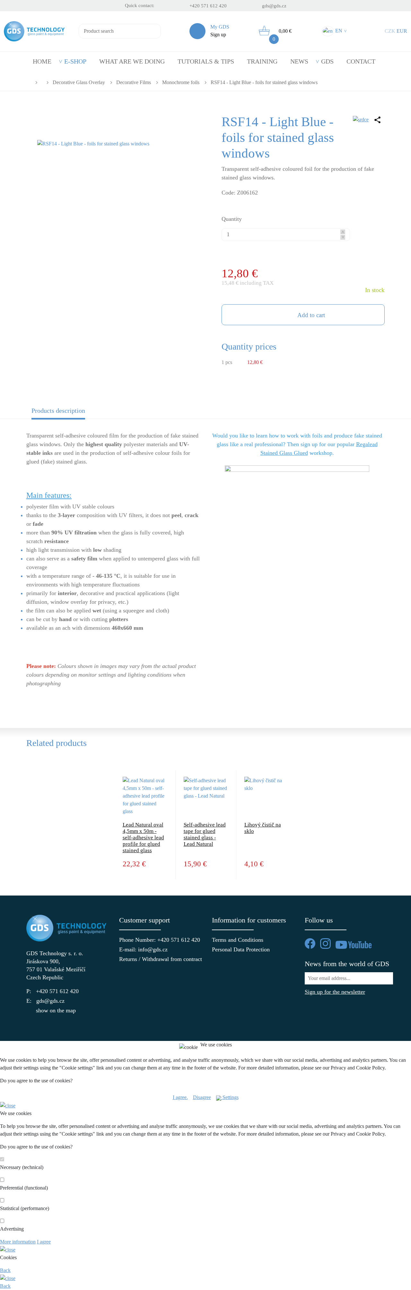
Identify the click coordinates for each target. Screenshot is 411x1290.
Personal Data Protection (241, 949)
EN (340, 30)
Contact (360, 61)
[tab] (71, 412)
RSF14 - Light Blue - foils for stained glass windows (264, 82)
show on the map (56, 1010)
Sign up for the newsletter (335, 992)
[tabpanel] (205, 563)
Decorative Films (133, 82)
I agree (44, 1241)
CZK (390, 31)
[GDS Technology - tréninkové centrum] (297, 509)
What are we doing (132, 61)
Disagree (202, 1097)
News (299, 61)
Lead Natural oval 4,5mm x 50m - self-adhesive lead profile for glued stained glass (143, 837)
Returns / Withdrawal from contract (159, 959)
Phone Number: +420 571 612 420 (159, 940)
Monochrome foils (180, 82)
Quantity (232, 219)
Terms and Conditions (237, 940)
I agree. (180, 1097)
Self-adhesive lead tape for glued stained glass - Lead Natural (205, 834)
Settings (230, 1097)
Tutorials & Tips (206, 61)
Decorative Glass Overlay (79, 82)
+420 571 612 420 (208, 5)
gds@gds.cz (274, 5)
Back (5, 1270)
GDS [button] (327, 61)
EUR (402, 31)
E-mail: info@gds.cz (143, 949)
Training (262, 61)
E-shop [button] (75, 61)
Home (42, 61)
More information (18, 1241)
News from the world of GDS (347, 964)
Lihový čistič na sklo (262, 828)
